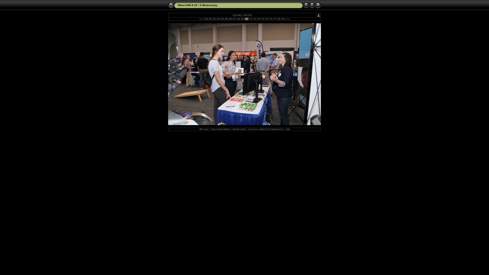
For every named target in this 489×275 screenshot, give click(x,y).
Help (288, 129)
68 (238, 19)
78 (278, 19)
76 (270, 19)
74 (262, 19)
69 (242, 19)
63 (218, 19)
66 (230, 19)
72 (254, 19)
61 (210, 19)
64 (222, 19)
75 (266, 19)
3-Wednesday (208, 5)
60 (206, 19)
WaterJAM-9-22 (187, 5)
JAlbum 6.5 (263, 129)
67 (234, 19)
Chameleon (275, 129)
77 (274, 19)
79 (282, 19)
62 (214, 19)
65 (226, 19)
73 (258, 19)
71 (250, 19)
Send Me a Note (238, 129)
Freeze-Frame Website (220, 129)
